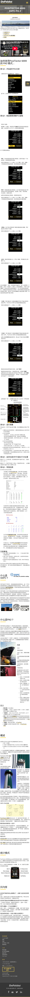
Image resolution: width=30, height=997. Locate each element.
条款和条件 (4, 954)
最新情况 (4, 944)
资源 (3, 941)
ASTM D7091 (3, 838)
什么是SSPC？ (6, 32)
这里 (20, 629)
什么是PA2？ (6, 33)
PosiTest (19, 722)
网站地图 (4, 949)
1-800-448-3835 (5, 961)
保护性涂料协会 (9, 587)
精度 (5, 717)
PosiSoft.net (14, 471)
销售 (3, 939)
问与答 (4, 37)
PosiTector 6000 (4, 818)
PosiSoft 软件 (16, 542)
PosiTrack (4, 956)
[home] (8, 2)
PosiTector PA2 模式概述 (9, 35)
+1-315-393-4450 (6, 963)
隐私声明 (4, 953)
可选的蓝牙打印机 (12, 534)
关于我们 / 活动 (5, 942)
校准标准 (14, 716)
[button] (27, 2)
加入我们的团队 (5, 951)
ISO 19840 (2, 842)
